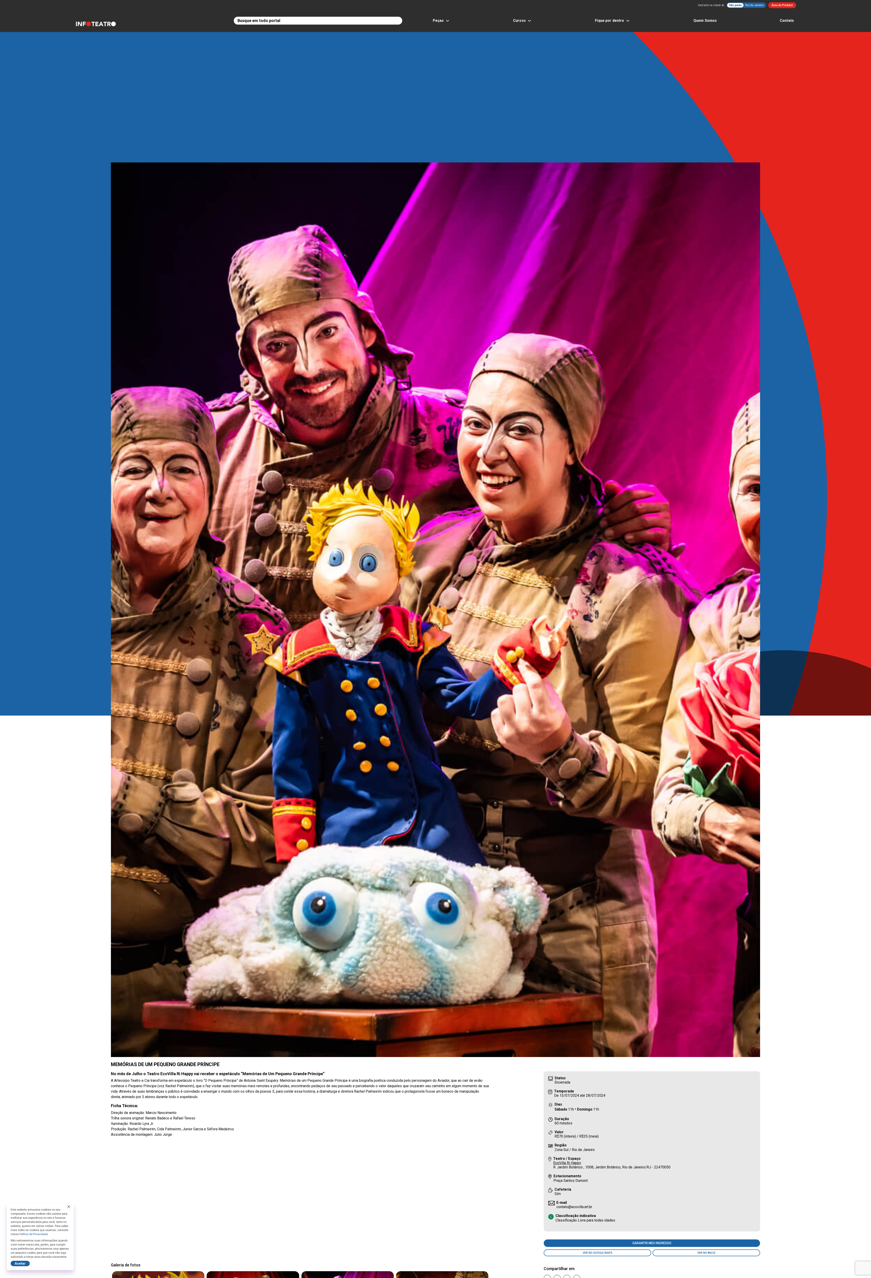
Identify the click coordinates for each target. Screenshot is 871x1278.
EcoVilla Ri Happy (567, 1163)
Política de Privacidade (33, 1234)
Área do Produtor (782, 5)
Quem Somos (705, 20)
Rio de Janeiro (754, 5)
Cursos (519, 20)
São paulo (735, 5)
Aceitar (20, 1263)
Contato (787, 20)
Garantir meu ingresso (651, 1243)
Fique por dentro (609, 20)
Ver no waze (706, 1252)
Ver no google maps (597, 1252)
